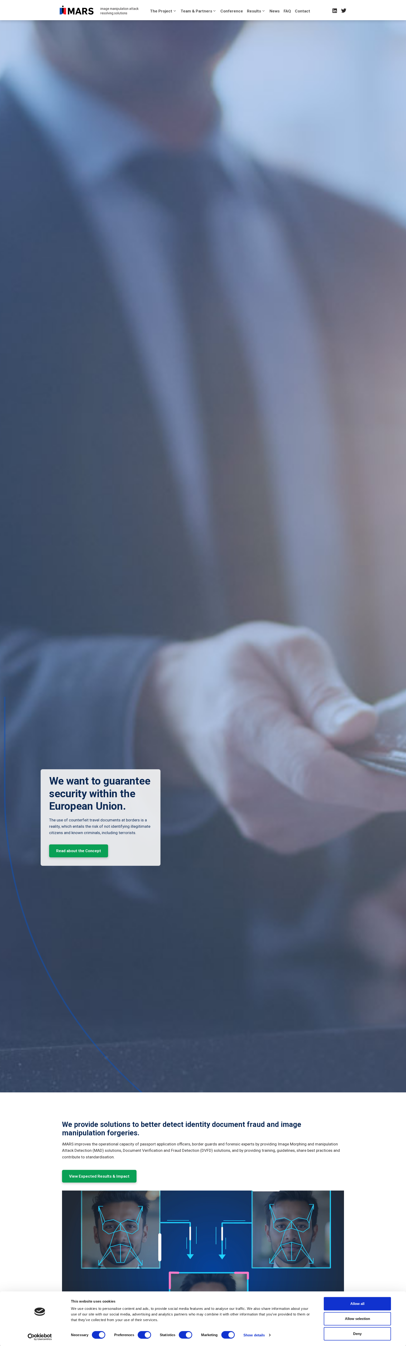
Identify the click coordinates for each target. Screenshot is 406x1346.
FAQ (287, 11)
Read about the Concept (78, 850)
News (274, 11)
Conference (231, 11)
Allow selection (357, 1319)
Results (254, 11)
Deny (357, 1334)
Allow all (357, 1304)
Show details (254, 1335)
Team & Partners (196, 11)
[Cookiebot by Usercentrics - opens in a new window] (39, 1336)
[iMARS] (77, 9)
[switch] (144, 1334)
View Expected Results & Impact (99, 1176)
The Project (161, 11)
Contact (302, 11)
